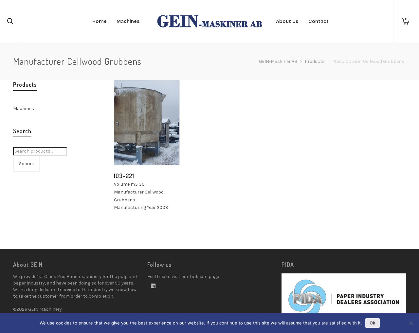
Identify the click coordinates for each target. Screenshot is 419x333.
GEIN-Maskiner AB (278, 61)
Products (315, 61)
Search (26, 163)
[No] (411, 323)
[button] (129, 150)
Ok (372, 322)
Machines (23, 108)
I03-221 (124, 175)
